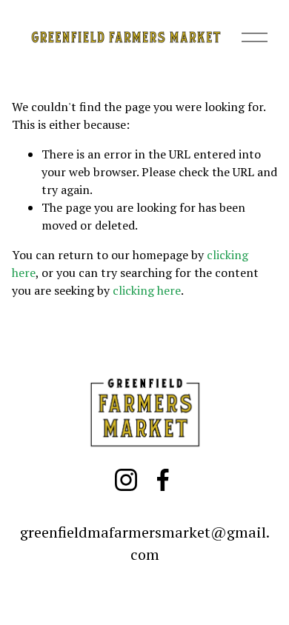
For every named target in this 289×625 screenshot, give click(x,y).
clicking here (147, 290)
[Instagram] (126, 480)
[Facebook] (163, 480)
